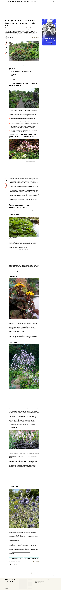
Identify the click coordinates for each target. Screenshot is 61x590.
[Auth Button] (55, 1)
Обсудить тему (36, 37)
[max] (15, 581)
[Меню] (5, 1)
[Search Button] (53, 1)
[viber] (13, 581)
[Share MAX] (6, 45)
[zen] (10, 581)
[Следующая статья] (30, 576)
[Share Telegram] (6, 48)
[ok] (12, 581)
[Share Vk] (6, 42)
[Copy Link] (6, 50)
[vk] (7, 581)
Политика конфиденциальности (10, 586)
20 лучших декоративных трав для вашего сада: (21, 552)
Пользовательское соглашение (9, 585)
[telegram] (8, 581)
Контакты (6, 588)
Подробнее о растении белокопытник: (15, 271)
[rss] (5, 581)
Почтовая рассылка (51, 1)
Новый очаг (10, 1)
